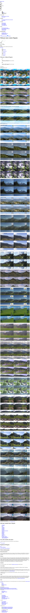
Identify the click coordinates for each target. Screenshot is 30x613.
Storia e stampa (4, 23)
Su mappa (2, 47)
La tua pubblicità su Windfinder (6, 28)
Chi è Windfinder (4, 24)
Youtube (11, 608)
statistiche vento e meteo (15, 564)
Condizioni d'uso (4, 32)
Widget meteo (3, 20)
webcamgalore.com (12, 521)
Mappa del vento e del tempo (5, 16)
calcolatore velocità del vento (21, 578)
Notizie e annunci (4, 29)
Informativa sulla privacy (5, 33)
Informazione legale (4, 34)
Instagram (11, 607)
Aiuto (3, 12)
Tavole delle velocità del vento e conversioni (7, 19)
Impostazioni (4, 13)
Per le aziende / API (4, 25)
